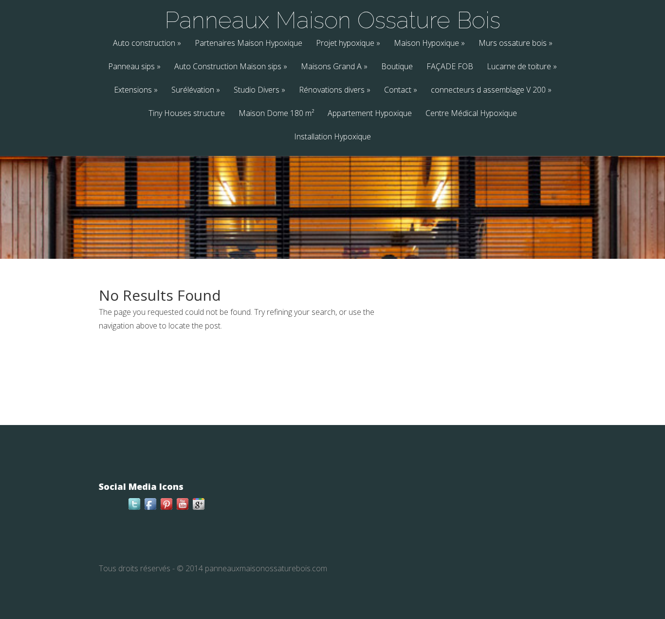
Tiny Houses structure (186, 113)
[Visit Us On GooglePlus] (198, 508)
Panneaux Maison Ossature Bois (332, 20)
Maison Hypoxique (429, 43)
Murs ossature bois (516, 43)
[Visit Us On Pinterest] (166, 508)
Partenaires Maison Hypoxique (248, 43)
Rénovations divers (334, 90)
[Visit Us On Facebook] (150, 508)
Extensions (136, 90)
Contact (400, 90)
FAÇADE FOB (449, 67)
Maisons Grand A (334, 67)
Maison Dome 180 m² (276, 113)
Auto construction (147, 43)
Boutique (397, 67)
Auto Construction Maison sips (230, 67)
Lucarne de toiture (522, 67)
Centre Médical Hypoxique (471, 113)
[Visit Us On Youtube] (182, 508)
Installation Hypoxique (332, 137)
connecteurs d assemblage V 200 (491, 90)
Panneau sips (134, 67)
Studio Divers (259, 90)
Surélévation (195, 90)
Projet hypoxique (348, 43)
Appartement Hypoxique (370, 113)
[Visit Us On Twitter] (134, 508)
